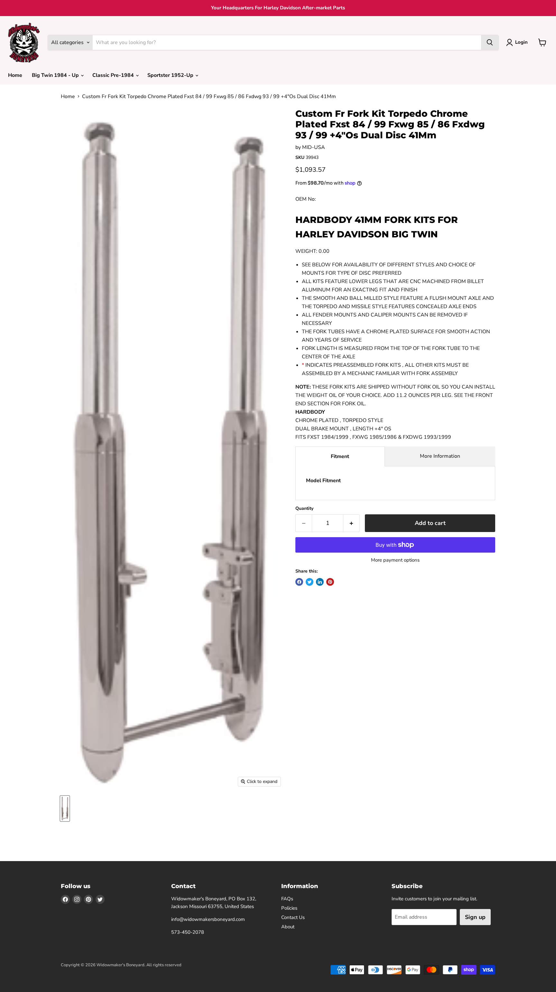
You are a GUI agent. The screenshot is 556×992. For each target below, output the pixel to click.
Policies (289, 908)
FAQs (287, 899)
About (287, 926)
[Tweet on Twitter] (309, 582)
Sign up (475, 917)
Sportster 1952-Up (171, 75)
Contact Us (293, 917)
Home (15, 75)
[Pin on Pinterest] (330, 582)
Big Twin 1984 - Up (56, 75)
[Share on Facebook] (299, 582)
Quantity (304, 508)
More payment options (395, 560)
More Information (440, 456)
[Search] (489, 42)
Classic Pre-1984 (113, 75)
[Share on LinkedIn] (320, 582)
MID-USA (313, 147)
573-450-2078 (187, 932)
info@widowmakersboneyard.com (208, 919)
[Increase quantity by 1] (351, 523)
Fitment (340, 456)
